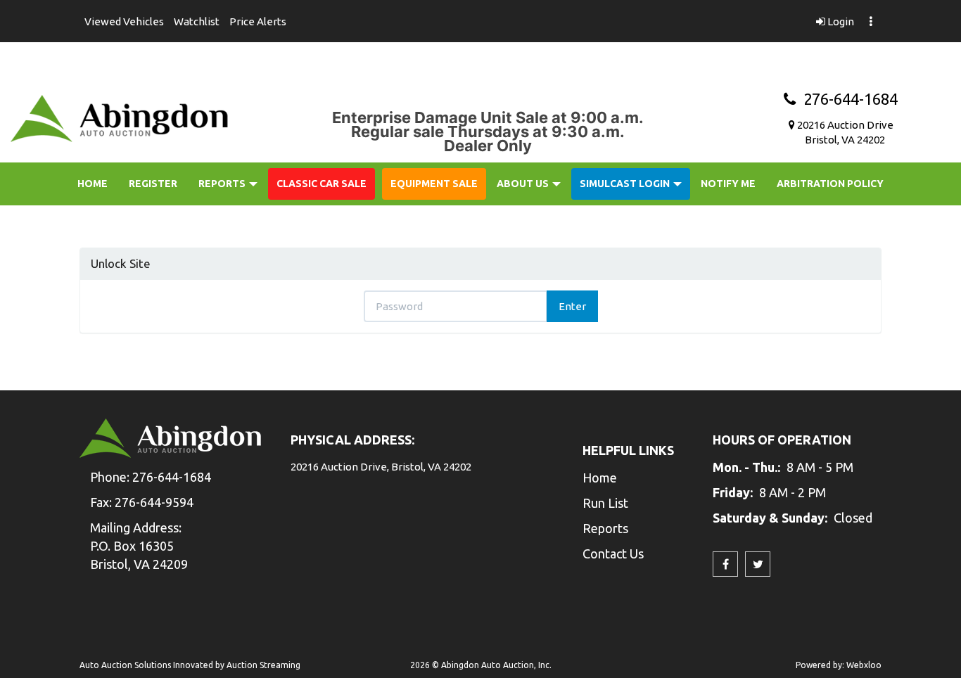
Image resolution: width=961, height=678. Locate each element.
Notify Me (728, 183)
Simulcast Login (626, 183)
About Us (524, 183)
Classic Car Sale (321, 183)
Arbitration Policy (830, 183)
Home (92, 183)
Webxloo (864, 665)
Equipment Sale (434, 183)
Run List (605, 503)
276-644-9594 (154, 502)
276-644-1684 (847, 99)
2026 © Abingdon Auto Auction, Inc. (481, 665)
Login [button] (839, 21)
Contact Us (613, 553)
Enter (572, 306)
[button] (124, 21)
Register (153, 183)
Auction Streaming (263, 665)
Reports (223, 183)
